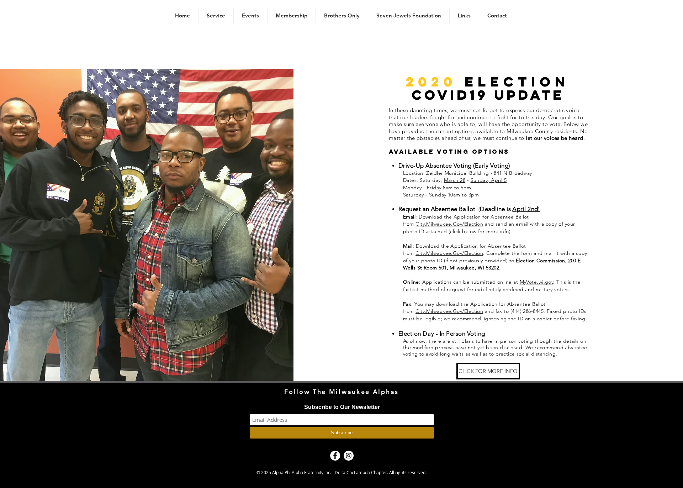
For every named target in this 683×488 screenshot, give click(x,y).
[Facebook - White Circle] (335, 456)
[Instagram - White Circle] (349, 456)
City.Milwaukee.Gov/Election (449, 224)
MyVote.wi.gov (537, 282)
